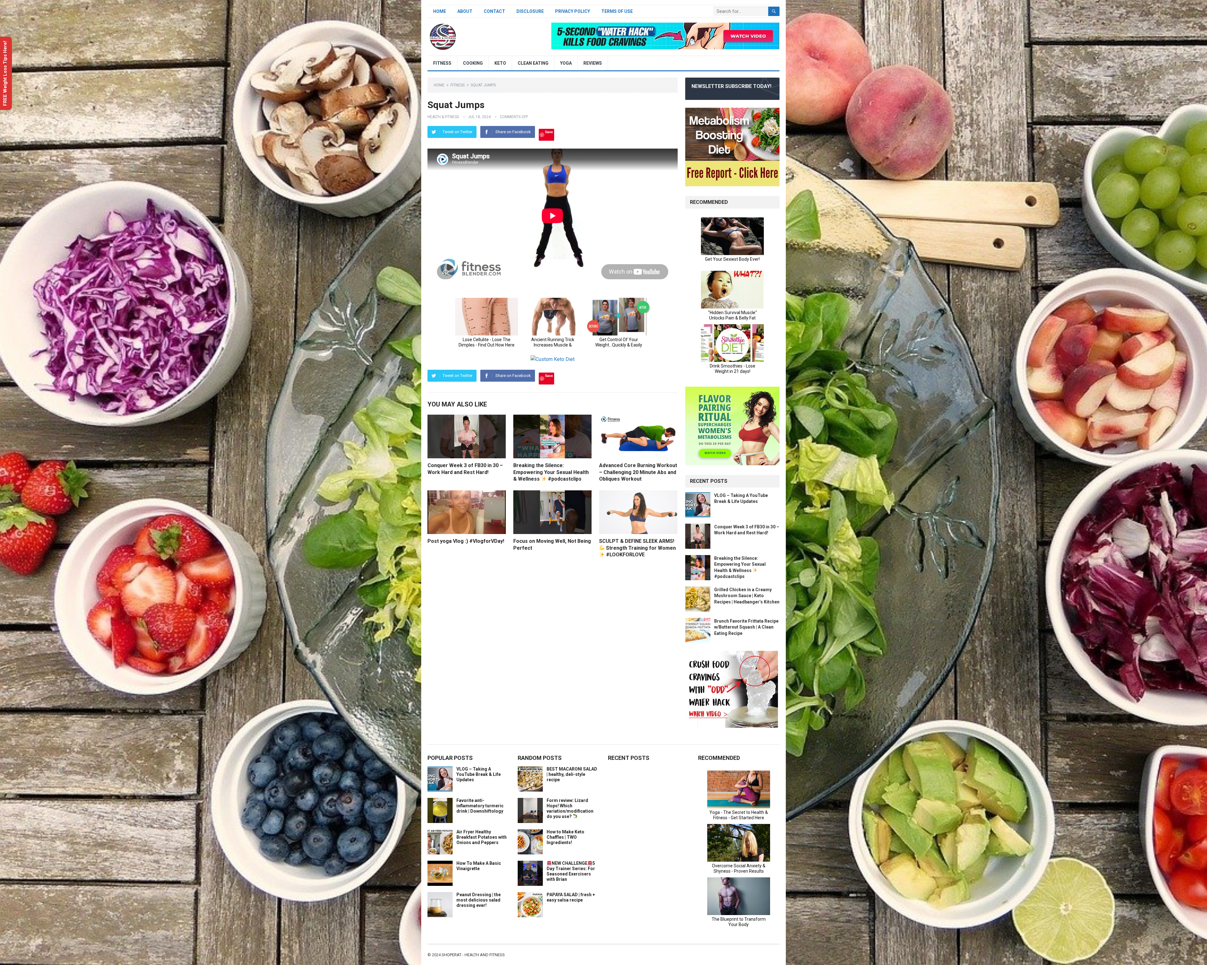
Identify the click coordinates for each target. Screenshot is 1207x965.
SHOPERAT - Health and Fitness (473, 954)
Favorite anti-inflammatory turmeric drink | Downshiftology (480, 806)
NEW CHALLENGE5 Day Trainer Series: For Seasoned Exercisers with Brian (571, 871)
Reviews (592, 63)
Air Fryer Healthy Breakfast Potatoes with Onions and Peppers (481, 837)
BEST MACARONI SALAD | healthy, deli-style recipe (572, 774)
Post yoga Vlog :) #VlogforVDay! (465, 541)
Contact (494, 11)
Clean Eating (533, 63)
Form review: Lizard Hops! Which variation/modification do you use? (570, 808)
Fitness (442, 63)
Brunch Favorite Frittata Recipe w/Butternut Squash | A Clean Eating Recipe (746, 627)
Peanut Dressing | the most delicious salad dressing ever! (478, 900)
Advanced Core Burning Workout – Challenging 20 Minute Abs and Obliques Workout (638, 472)
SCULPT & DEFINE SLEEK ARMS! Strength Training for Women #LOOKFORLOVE (637, 548)
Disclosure (530, 11)
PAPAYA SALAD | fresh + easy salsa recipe (571, 897)
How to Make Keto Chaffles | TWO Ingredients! (565, 837)
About (464, 11)
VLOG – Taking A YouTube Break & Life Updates (478, 774)
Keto (500, 63)
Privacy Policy (572, 11)
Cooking (473, 63)
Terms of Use (617, 11)
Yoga (566, 63)
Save (549, 131)
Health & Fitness (443, 117)
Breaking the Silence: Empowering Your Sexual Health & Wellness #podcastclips (551, 472)
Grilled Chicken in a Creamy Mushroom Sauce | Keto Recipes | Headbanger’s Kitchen (747, 595)
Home (439, 11)
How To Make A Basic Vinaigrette (478, 866)
